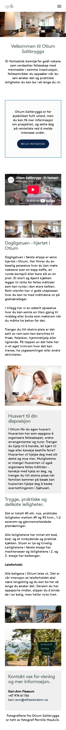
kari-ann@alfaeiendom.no (28, 700)
